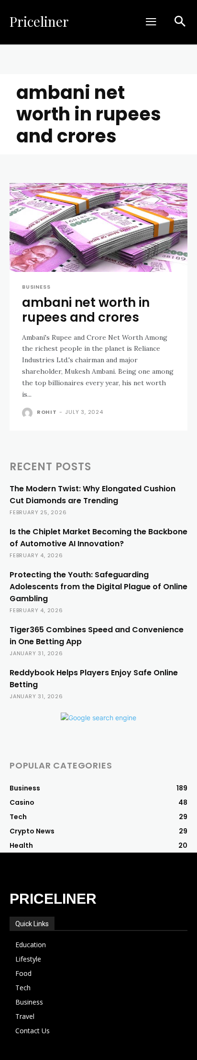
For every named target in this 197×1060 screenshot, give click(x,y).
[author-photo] (28, 413)
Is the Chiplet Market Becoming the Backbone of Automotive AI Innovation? (98, 537)
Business (36, 287)
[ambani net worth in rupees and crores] (98, 227)
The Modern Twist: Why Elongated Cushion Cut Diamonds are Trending (92, 494)
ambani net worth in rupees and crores (86, 310)
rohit (47, 412)
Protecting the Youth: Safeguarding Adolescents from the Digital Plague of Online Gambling (98, 586)
